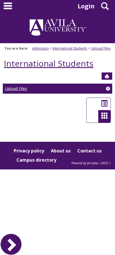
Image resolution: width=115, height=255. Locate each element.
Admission (40, 48)
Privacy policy (29, 151)
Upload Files (101, 48)
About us (61, 151)
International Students (69, 48)
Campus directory (36, 160)
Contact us (89, 151)
